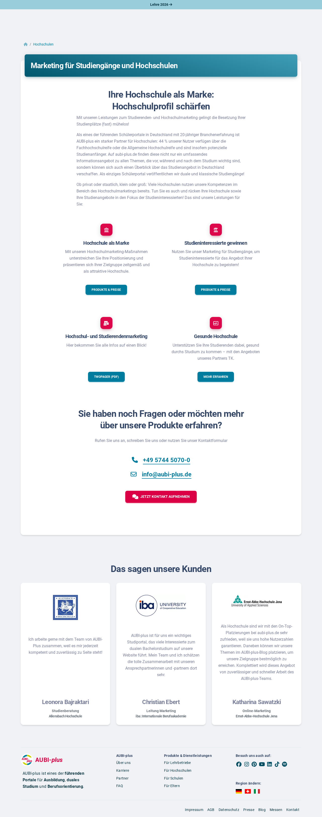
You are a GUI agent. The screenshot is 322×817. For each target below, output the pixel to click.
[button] (106, 290)
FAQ (119, 786)
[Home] (26, 44)
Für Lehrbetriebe (177, 763)
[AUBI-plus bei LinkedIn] (269, 764)
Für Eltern (172, 786)
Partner (122, 778)
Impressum (194, 810)
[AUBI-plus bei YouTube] (262, 764)
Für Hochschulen (178, 770)
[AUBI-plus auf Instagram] (246, 764)
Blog (262, 810)
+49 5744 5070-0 (166, 460)
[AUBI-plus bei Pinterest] (254, 764)
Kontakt (292, 810)
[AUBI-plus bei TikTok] (277, 764)
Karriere (122, 770)
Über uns (123, 763)
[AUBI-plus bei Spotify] (284, 764)
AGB (211, 810)
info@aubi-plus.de (166, 474)
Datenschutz (229, 810)
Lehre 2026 (159, 5)
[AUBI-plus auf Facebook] (239, 764)
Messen (276, 810)
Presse (248, 810)
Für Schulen (173, 778)
